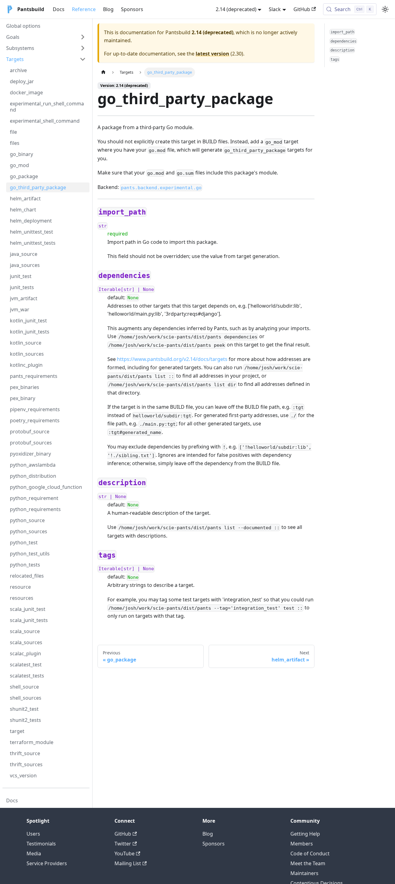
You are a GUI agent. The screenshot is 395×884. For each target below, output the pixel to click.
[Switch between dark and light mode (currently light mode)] (385, 9)
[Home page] (103, 72)
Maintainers (304, 873)
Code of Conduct (310, 853)
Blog (108, 9)
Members (301, 843)
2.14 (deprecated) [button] (236, 9)
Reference (84, 9)
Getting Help (305, 833)
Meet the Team (307, 863)
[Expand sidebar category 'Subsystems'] (82, 48)
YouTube (124, 853)
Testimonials (41, 843)
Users (33, 833)
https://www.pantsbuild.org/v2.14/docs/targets (172, 359)
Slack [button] (275, 9)
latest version (212, 53)
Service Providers (47, 863)
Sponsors (132, 9)
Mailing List (127, 863)
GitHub (301, 9)
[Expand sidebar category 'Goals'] (82, 37)
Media (34, 853)
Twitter (122, 843)
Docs (58, 9)
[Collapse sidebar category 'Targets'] (82, 59)
